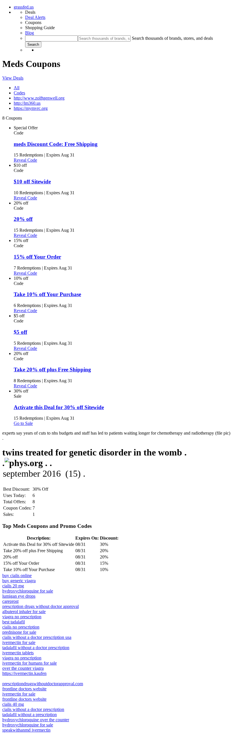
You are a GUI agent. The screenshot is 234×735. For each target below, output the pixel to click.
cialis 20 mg (13, 585)
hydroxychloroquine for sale (27, 591)
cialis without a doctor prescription (33, 709)
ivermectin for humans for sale (29, 663)
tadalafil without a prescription (29, 714)
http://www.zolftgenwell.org (39, 98)
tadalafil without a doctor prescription (35, 647)
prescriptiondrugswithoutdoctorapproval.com (42, 683)
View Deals (12, 78)
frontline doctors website (24, 688)
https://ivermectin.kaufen (24, 673)
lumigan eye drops (18, 596)
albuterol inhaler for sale (24, 611)
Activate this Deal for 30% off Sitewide (59, 407)
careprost (10, 601)
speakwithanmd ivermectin (26, 730)
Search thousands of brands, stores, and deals (172, 38)
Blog (29, 32)
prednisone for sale (19, 632)
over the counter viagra (23, 668)
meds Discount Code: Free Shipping (56, 144)
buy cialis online (17, 575)
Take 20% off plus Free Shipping (52, 369)
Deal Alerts (35, 17)
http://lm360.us (27, 103)
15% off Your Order (37, 257)
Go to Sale (23, 423)
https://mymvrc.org (31, 108)
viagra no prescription (21, 616)
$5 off (20, 332)
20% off (23, 219)
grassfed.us (24, 7)
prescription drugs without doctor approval (40, 606)
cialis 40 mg (13, 704)
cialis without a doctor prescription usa (36, 637)
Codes (19, 92)
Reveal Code (25, 160)
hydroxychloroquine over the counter (35, 719)
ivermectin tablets (18, 652)
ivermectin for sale (18, 642)
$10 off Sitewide (32, 182)
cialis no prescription (20, 627)
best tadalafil (13, 621)
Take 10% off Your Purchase (47, 294)
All (16, 87)
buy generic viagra (19, 580)
